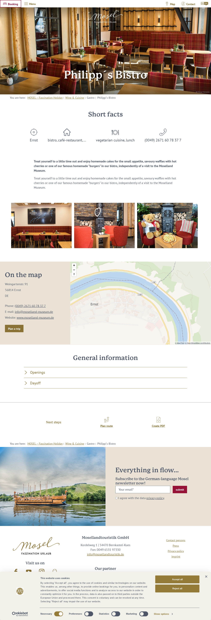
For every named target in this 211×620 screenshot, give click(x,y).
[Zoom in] (74, 265)
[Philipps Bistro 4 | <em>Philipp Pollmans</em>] (104, 225)
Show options (161, 614)
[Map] (140, 303)
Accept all (177, 579)
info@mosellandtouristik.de (105, 554)
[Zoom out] (74, 270)
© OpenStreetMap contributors (197, 343)
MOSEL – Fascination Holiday (45, 97)
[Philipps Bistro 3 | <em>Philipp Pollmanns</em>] (41, 225)
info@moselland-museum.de (34, 312)
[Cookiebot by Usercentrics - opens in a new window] (20, 614)
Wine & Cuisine (74, 97)
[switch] (88, 613)
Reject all (177, 588)
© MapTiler (179, 343)
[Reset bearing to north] (74, 274)
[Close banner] (206, 576)
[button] (10, 3)
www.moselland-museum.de (35, 318)
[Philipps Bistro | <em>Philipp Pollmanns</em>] (167, 225)
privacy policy (155, 498)
